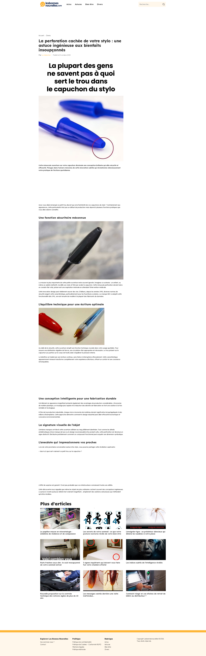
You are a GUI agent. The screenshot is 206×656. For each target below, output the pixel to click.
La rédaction (46, 55)
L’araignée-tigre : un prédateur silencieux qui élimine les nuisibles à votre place (145, 533)
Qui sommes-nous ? (47, 642)
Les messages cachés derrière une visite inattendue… (100, 595)
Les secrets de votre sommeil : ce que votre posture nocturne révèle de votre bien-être (102, 533)
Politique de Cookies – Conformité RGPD (86, 644)
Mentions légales (78, 647)
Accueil (41, 36)
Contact (43, 644)
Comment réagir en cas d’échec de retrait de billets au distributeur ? (145, 595)
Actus (69, 4)
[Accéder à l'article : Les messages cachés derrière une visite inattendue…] (103, 580)
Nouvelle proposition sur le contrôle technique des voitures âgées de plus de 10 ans (59, 596)
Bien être (89, 4)
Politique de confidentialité (81, 642)
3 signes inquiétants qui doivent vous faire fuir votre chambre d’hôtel (101, 564)
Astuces (78, 4)
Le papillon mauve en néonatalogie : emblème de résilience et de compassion (58, 533)
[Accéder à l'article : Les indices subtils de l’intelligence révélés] (146, 549)
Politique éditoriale (79, 649)
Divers (100, 4)
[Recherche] (164, 4)
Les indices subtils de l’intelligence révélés (144, 563)
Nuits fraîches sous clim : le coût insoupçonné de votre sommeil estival (60, 564)
